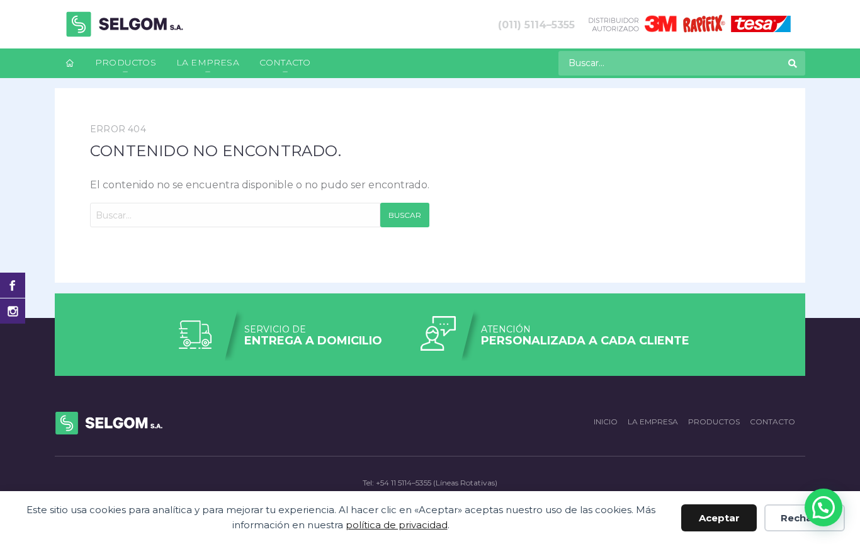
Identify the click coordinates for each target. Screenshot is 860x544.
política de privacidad (397, 525)
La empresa (207, 62)
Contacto (285, 62)
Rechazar (805, 518)
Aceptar (719, 518)
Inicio (606, 421)
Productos (125, 62)
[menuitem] (70, 63)
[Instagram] (12, 311)
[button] (823, 507)
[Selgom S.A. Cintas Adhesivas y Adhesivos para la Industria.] (124, 24)
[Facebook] (12, 285)
